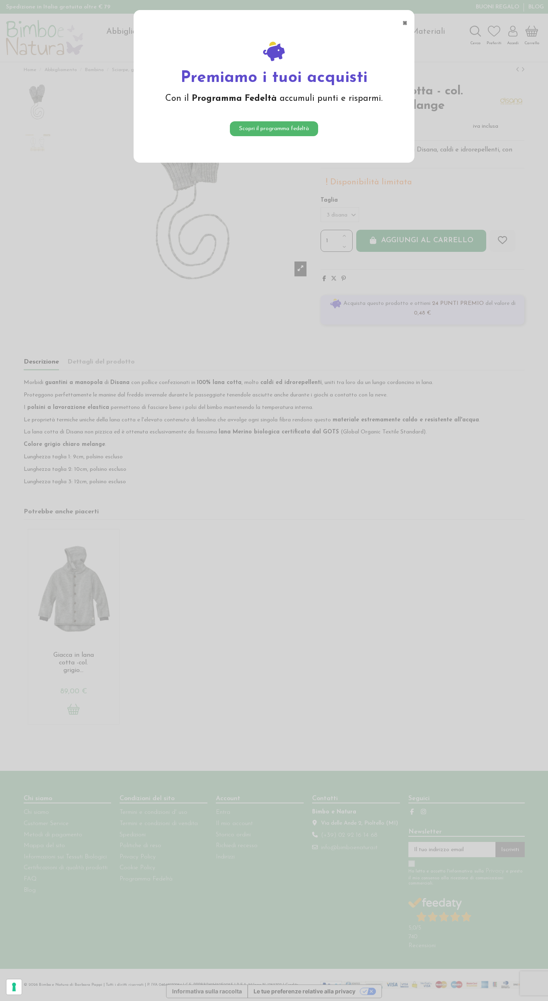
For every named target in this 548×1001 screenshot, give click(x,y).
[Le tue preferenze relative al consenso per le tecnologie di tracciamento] (14, 987)
